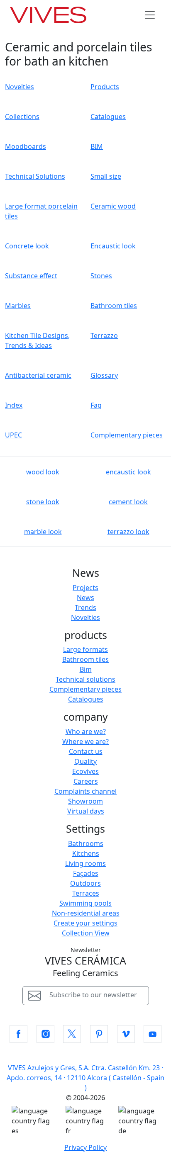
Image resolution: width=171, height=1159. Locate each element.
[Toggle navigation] (150, 15)
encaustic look (128, 471)
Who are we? (86, 731)
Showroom (85, 801)
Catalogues (85, 699)
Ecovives (85, 771)
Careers (85, 781)
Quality (85, 761)
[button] (18, 1034)
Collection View (86, 933)
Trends (85, 607)
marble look (43, 531)
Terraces (85, 893)
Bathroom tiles (85, 659)
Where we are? (85, 741)
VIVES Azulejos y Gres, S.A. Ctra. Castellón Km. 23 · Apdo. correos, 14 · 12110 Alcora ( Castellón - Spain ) (85, 1077)
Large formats (85, 649)
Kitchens (85, 853)
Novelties (85, 617)
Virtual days (85, 811)
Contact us (86, 751)
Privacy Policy (85, 1147)
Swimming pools (85, 903)
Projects (85, 587)
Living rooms (85, 863)
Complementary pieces (85, 689)
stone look (42, 501)
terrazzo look (128, 531)
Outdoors (85, 883)
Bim (86, 669)
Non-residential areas (86, 913)
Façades (85, 873)
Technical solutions (85, 679)
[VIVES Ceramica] (48, 15)
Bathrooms (85, 843)
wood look (42, 471)
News (85, 597)
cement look (128, 501)
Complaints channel (85, 791)
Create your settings (85, 923)
